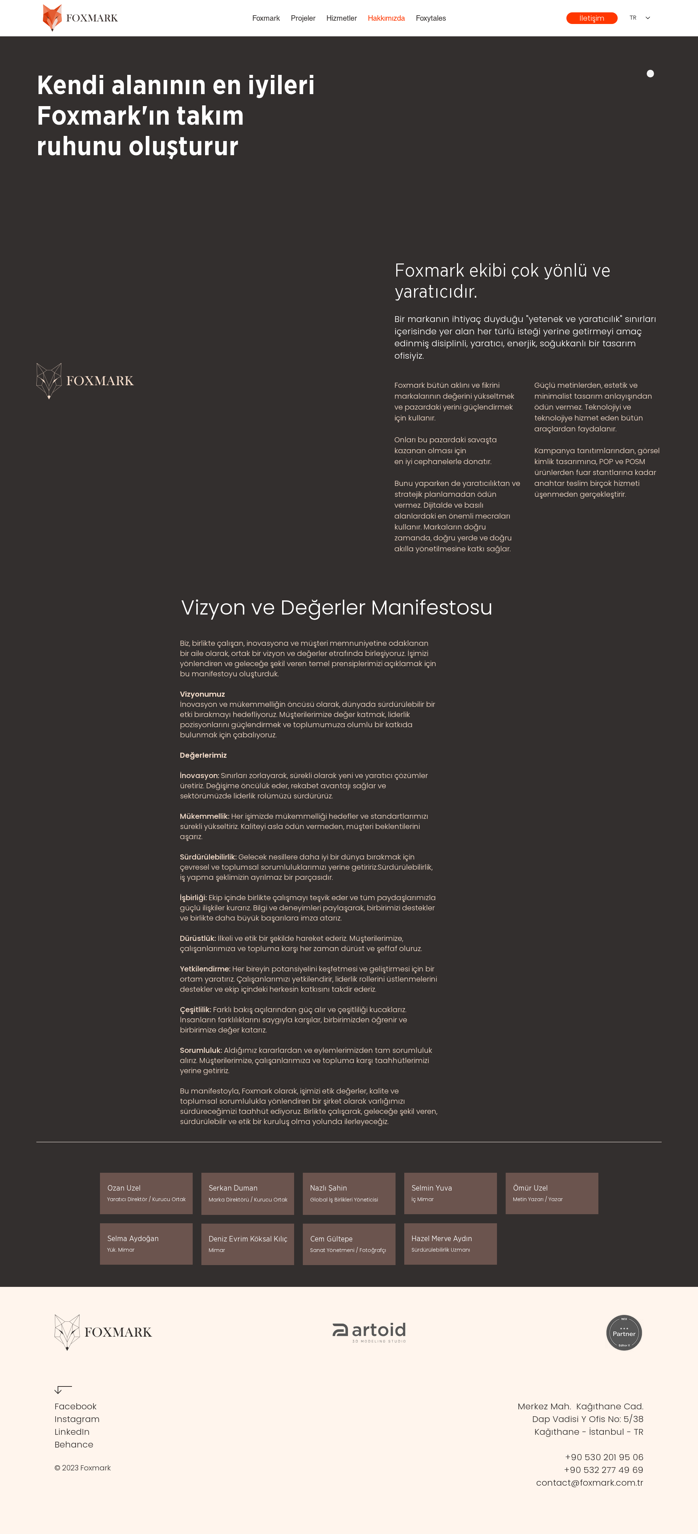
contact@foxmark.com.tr (589, 1483)
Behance (74, 1444)
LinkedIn (72, 1432)
